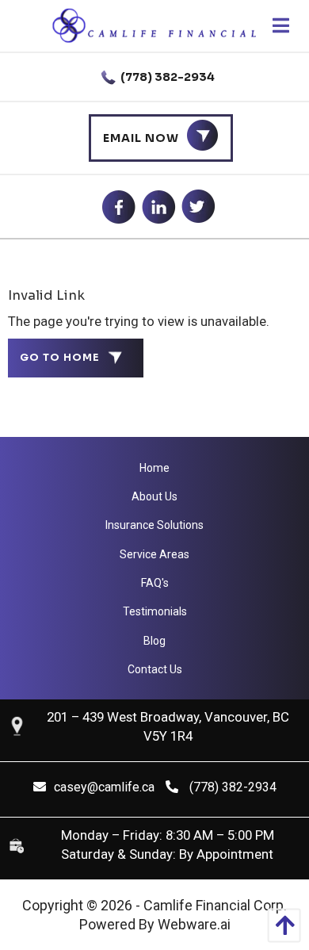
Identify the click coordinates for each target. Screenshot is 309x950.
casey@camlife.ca (104, 787)
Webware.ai (194, 924)
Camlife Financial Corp (213, 905)
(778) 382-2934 (166, 77)
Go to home (60, 357)
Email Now (141, 138)
